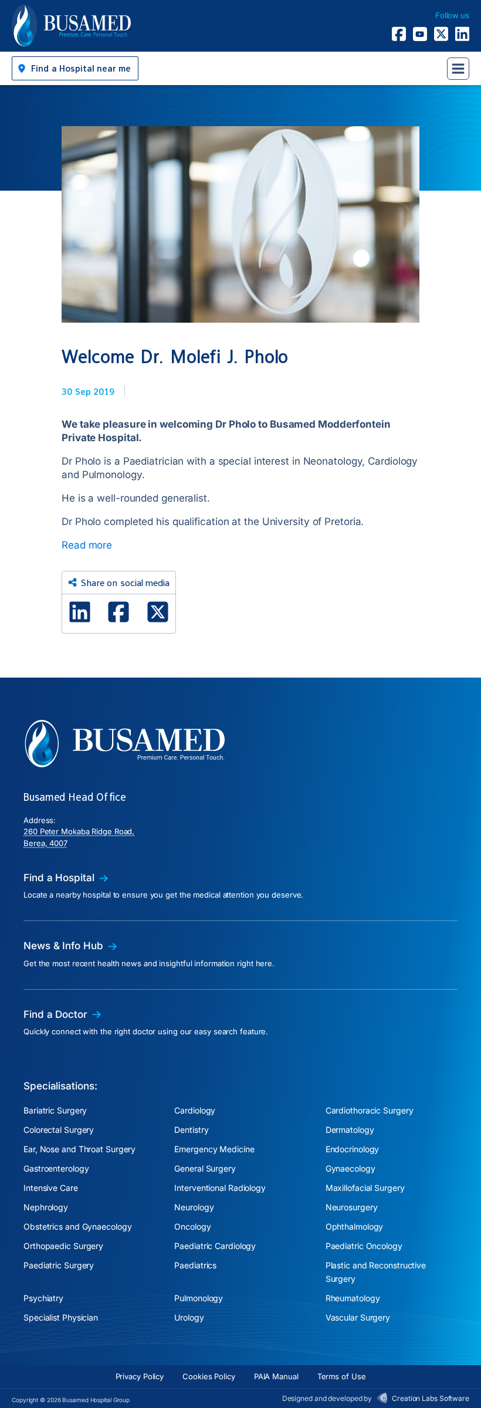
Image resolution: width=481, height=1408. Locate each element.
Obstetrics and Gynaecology (77, 1226)
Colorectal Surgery (58, 1130)
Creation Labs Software (430, 1398)
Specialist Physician (60, 1317)
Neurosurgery (352, 1207)
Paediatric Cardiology (215, 1246)
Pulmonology (198, 1298)
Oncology (192, 1226)
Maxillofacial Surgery (365, 1188)
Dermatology (350, 1130)
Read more (87, 545)
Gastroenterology (56, 1168)
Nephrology (45, 1207)
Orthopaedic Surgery (63, 1246)
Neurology (194, 1207)
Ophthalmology (355, 1226)
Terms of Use (341, 1376)
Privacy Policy (140, 1376)
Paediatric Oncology (364, 1246)
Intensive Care (50, 1188)
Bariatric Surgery (55, 1110)
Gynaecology (350, 1168)
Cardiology (194, 1110)
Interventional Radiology (220, 1188)
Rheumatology (353, 1298)
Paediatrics (195, 1265)
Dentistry (191, 1130)
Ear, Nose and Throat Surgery (79, 1149)
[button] (75, 68)
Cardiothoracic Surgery (370, 1110)
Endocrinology (353, 1149)
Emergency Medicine (214, 1149)
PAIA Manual (276, 1376)
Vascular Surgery (358, 1317)
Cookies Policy (208, 1376)
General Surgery (205, 1168)
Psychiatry (43, 1298)
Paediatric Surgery (58, 1265)
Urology (189, 1317)
